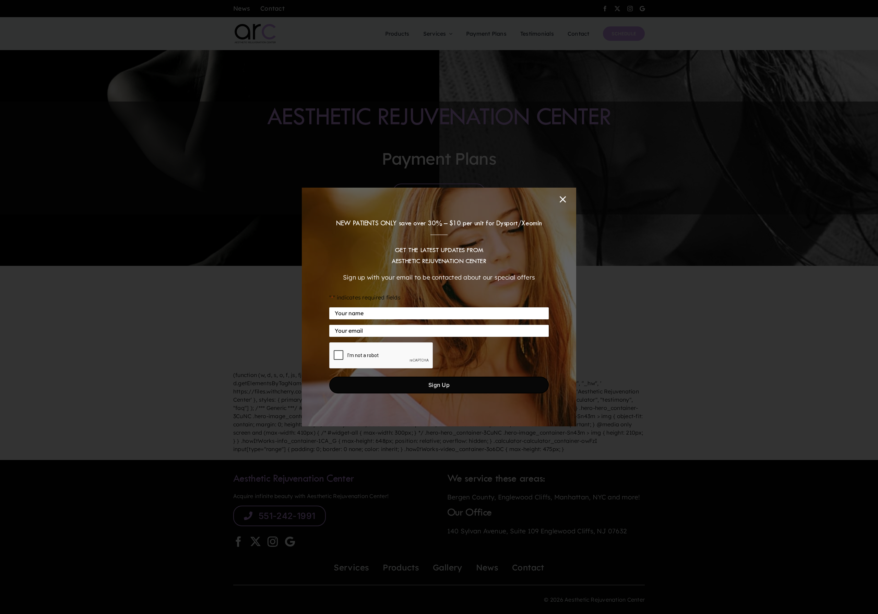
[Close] (562, 199)
